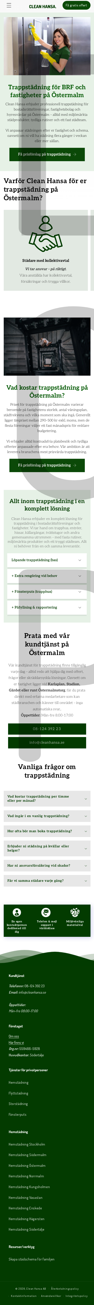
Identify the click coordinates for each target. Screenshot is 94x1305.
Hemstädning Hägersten (27, 1219)
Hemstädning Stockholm (27, 1144)
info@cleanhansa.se (47, 742)
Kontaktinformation (24, 1296)
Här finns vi (16, 1042)
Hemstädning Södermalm (28, 1155)
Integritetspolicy (76, 1296)
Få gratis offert (76, 5)
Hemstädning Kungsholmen (29, 1187)
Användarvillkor (51, 1296)
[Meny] (9, 5)
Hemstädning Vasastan (25, 1197)
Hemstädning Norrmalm (26, 1176)
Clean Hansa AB (36, 1288)
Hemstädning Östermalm (27, 1165)
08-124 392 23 (47, 729)
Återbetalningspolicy (64, 1288)
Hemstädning (18, 1082)
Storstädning (18, 1103)
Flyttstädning (18, 1093)
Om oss (14, 1036)
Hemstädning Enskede (25, 1208)
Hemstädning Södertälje (27, 1229)
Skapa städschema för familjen (32, 1259)
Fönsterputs (17, 1114)
